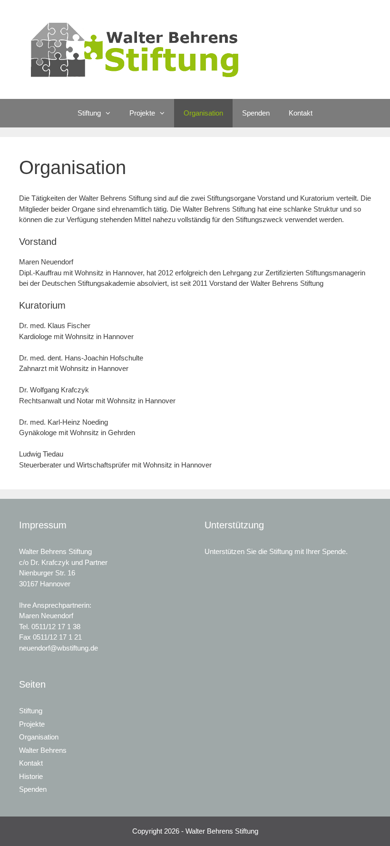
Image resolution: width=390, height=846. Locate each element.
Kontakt (300, 113)
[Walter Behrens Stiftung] (139, 49)
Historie (31, 776)
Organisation (203, 113)
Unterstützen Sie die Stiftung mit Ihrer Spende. (276, 551)
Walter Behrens (43, 750)
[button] (110, 113)
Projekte (142, 113)
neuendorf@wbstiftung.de (58, 648)
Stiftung (89, 113)
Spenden (256, 113)
